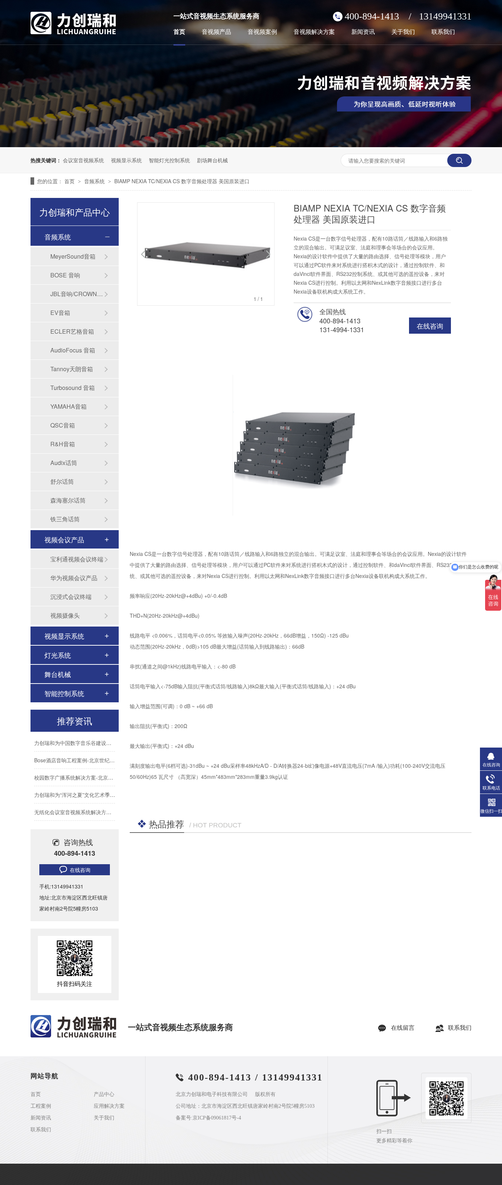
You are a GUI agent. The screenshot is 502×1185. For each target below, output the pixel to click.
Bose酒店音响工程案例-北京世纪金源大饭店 (84, 753)
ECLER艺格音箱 (72, 331)
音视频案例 (262, 32)
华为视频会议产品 (73, 578)
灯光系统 (57, 655)
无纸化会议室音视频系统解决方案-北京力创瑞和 (89, 805)
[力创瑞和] (73, 1036)
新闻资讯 (363, 32)
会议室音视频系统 (83, 160)
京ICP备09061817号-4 (217, 1118)
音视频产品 (216, 32)
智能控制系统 (64, 693)
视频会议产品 (64, 539)
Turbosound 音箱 (72, 387)
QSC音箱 (62, 425)
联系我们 (443, 32)
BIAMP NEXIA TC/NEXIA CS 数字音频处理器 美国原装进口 (182, 181)
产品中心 (104, 1094)
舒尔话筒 (62, 481)
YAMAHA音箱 (68, 406)
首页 (179, 32)
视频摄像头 (65, 615)
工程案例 (41, 1106)
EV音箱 (60, 312)
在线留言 (403, 1028)
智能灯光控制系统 (169, 160)
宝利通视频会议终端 (76, 559)
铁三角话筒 (65, 519)
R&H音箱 (62, 444)
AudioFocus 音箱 (72, 350)
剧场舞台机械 (212, 160)
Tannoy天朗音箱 (71, 369)
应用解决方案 (109, 1106)
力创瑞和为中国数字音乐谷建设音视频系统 (83, 736)
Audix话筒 (63, 462)
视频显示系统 (126, 160)
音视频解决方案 (314, 32)
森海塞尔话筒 (68, 500)
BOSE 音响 (65, 275)
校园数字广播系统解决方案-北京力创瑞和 (81, 770)
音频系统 (95, 181)
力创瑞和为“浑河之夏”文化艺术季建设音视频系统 (90, 788)
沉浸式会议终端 (71, 596)
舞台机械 (57, 674)
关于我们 (403, 32)
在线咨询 (430, 325)
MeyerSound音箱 (73, 256)
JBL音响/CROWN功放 (77, 294)
